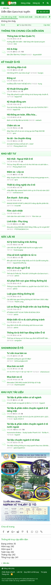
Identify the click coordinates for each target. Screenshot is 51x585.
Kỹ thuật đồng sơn (16, 101)
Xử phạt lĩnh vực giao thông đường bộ (27, 280)
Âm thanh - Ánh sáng (17, 197)
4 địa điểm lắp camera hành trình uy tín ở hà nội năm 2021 (28, 190)
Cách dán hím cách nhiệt (16, 216)
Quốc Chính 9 (19, 419)
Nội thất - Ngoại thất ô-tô (20, 158)
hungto (40, 73)
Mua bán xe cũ (14, 376)
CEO (15, 44)
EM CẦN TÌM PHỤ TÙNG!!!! (17, 54)
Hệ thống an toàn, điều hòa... (22, 114)
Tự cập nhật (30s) (25, 25)
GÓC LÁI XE (8, 236)
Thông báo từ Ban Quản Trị (21, 36)
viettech (38, 120)
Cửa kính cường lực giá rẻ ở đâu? (19, 359)
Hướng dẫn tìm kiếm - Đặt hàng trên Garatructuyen (26, 42)
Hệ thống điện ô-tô (16, 67)
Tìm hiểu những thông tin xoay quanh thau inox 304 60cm (28, 445)
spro (14, 133)
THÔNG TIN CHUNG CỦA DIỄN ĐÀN (22, 30)
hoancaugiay (18, 250)
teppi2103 (18, 96)
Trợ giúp (44, 572)
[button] (2, 3)
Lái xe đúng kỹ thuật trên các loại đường (28, 306)
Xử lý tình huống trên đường (22, 242)
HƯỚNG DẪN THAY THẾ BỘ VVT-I (19, 84)
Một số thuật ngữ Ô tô (18, 267)
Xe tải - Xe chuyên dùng (19, 138)
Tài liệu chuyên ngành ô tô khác (23, 440)
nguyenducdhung (19, 263)
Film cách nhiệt (15, 210)
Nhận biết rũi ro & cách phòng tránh (26, 319)
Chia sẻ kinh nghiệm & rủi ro (21, 255)
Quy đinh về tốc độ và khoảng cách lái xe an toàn (25, 325)
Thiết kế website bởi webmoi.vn (25, 584)
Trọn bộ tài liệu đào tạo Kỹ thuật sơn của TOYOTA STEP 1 (27, 107)
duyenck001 (37, 54)
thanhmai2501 (19, 385)
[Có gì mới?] (43, 3)
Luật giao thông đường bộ (20, 293)
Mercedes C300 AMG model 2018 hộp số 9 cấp (24, 382)
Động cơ (11, 78)
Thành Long (18, 301)
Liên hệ (19, 572)
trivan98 (17, 206)
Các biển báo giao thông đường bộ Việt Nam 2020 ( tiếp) (27, 299)
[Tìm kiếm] (47, 3)
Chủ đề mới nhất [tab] (42, 17)
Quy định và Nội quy (31, 572)
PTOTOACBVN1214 (21, 229)
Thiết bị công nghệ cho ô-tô (21, 184)
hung (40, 84)
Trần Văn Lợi (36, 216)
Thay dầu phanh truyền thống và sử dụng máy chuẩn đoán (29, 94)
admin (16, 276)
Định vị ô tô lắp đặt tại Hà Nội (17, 120)
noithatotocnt (18, 192)
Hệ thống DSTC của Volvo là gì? (18, 73)
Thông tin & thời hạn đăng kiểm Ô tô (26, 332)
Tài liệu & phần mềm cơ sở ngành (24, 397)
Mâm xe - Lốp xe (15, 171)
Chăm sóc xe (13, 125)
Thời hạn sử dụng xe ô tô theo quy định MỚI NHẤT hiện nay (29, 338)
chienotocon (45, 372)
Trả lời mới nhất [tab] (25, 17)
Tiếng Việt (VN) (8, 568)
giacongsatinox (19, 448)
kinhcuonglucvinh (21, 361)
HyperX (42, 403)
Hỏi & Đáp (12, 49)
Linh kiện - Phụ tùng (17, 221)
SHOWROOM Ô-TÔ (12, 348)
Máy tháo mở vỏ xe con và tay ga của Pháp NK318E (26, 131)
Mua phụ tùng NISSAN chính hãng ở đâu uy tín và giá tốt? (28, 227)
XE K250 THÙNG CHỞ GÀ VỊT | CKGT (20, 144)
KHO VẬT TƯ (8, 153)
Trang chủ (5, 574)
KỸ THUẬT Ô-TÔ (10, 62)
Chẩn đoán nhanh (8, 572)
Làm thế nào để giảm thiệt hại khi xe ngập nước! (25, 247)
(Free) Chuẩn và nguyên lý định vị (19, 403)
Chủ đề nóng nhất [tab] (8, 17)
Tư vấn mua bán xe (17, 353)
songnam (18, 340)
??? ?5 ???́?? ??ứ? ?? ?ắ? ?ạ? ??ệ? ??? (19, 372)
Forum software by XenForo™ (20, 579)
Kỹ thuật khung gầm (17, 88)
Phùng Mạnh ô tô (20, 146)
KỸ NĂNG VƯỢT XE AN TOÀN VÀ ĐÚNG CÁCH (23, 312)
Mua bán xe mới (15, 366)
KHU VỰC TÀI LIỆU (12, 392)
